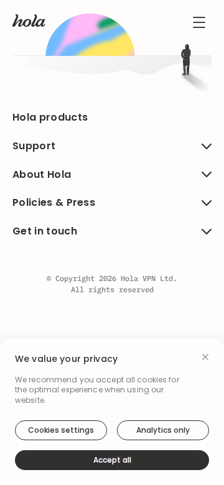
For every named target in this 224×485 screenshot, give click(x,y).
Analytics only (163, 430)
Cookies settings (61, 430)
